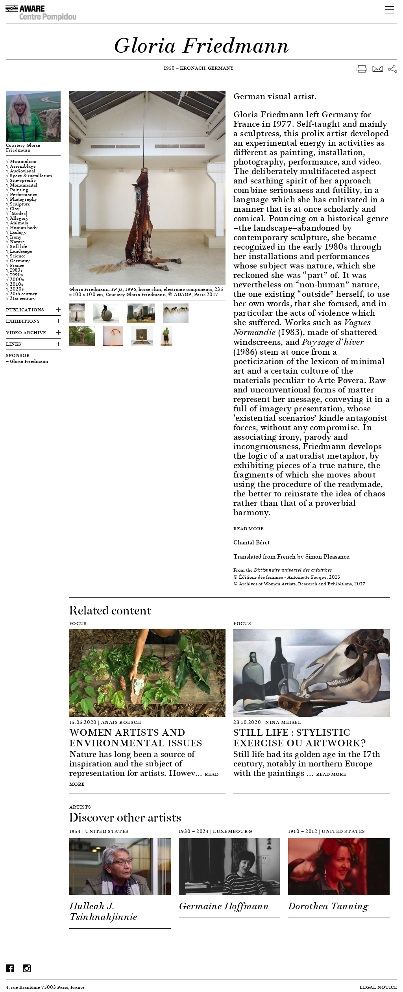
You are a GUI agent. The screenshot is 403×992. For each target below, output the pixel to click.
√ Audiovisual (20, 170)
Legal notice (378, 987)
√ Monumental (21, 185)
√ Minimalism (21, 161)
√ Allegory (17, 218)
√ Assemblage (21, 166)
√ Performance (21, 194)
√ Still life (16, 246)
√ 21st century (20, 298)
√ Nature (15, 241)
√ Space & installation (29, 175)
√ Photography (21, 199)
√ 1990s (14, 274)
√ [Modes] (16, 213)
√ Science (16, 256)
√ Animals (17, 222)
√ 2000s (15, 279)
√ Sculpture (18, 204)
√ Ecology (16, 232)
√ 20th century (21, 293)
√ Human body (21, 227)
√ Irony (13, 237)
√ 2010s (14, 284)
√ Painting (17, 189)
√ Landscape (19, 251)
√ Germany (18, 260)
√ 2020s (15, 289)
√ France (15, 265)
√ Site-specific (20, 180)
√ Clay (12, 208)
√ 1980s (14, 270)
